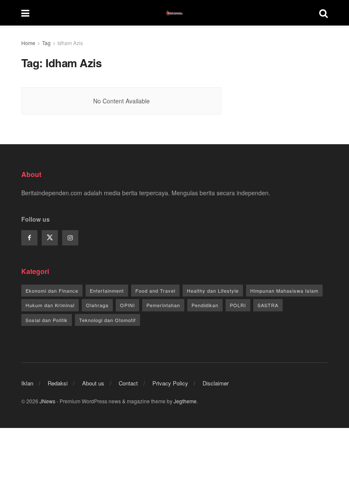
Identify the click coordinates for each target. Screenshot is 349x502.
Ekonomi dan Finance (52, 290)
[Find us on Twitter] (50, 237)
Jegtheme (185, 401)
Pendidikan (205, 305)
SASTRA (267, 305)
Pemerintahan (163, 305)
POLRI (238, 305)
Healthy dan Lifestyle (213, 290)
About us (93, 383)
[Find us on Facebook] (29, 237)
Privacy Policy (170, 383)
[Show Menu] (25, 13)
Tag (46, 42)
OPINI (127, 305)
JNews (47, 401)
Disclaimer (216, 383)
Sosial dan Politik (47, 320)
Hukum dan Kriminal (50, 305)
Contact (128, 383)
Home (28, 42)
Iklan (27, 383)
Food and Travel (155, 290)
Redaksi (58, 383)
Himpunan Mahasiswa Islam (284, 290)
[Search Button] (323, 13)
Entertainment (107, 290)
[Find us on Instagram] (70, 237)
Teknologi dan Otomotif (107, 320)
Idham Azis (70, 42)
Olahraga (97, 305)
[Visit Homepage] (174, 12)
